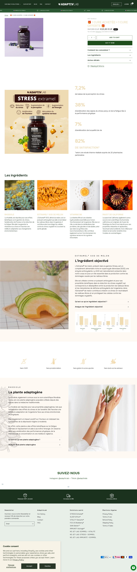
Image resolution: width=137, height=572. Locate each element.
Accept (29, 566)
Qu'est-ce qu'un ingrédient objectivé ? (91, 302)
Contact (48, 4)
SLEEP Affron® (75, 517)
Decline (48, 566)
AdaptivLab (42, 510)
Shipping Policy (108, 523)
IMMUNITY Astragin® (77, 529)
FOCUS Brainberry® (77, 523)
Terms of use (107, 517)
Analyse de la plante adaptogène (22, 445)
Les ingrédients (94, 55)
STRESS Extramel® (76, 514)
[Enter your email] (32, 524)
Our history (27, 4)
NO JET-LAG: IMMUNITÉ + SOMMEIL (83, 537)
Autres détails (93, 60)
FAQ (41, 4)
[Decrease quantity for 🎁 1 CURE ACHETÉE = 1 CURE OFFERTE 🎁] (89, 37)
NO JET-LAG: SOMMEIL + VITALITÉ (82, 532)
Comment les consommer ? (99, 50)
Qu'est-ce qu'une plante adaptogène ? (24, 440)
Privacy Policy (18, 560)
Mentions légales (110, 510)
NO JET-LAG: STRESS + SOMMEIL (82, 535)
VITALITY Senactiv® (77, 520)
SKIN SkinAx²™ (75, 526)
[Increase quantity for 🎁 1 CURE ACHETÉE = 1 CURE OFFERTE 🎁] (94, 37)
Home (6, 15)
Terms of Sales (108, 526)
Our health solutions (12, 4)
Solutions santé (76, 510)
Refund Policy (107, 520)
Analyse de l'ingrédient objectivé (89, 307)
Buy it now (109, 43)
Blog (35, 4)
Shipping (98, 31)
